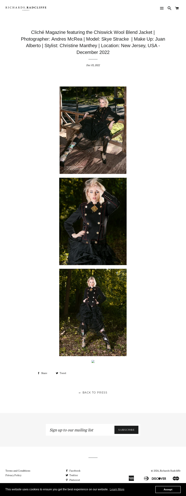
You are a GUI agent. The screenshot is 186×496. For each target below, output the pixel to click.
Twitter (73, 475)
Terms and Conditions (17, 470)
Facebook (74, 470)
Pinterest (74, 480)
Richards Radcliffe (170, 470)
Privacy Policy (13, 475)
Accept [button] (168, 489)
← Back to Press (93, 392)
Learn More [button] (117, 489)
